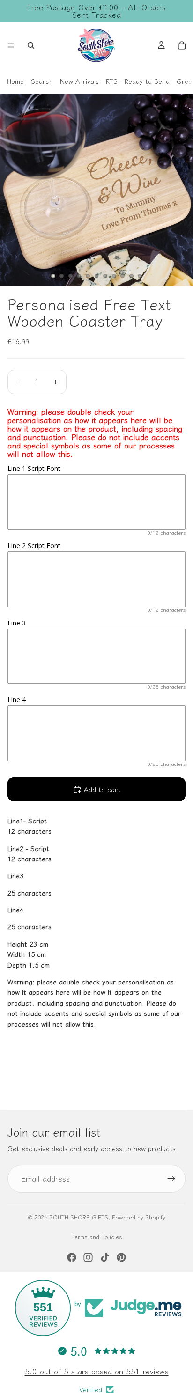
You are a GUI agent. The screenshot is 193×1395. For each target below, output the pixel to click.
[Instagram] (88, 1257)
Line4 (15, 909)
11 (140, 276)
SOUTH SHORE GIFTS (78, 1217)
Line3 (15, 875)
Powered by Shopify (138, 1217)
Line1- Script (27, 820)
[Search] (31, 45)
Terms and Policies (96, 1237)
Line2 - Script (28, 848)
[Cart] (181, 45)
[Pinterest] (121, 1257)
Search (42, 81)
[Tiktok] (105, 1257)
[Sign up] (171, 1179)
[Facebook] (71, 1257)
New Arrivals (79, 81)
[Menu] (11, 45)
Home (15, 81)
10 (131, 276)
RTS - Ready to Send (138, 81)
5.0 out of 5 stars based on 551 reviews (97, 1371)
